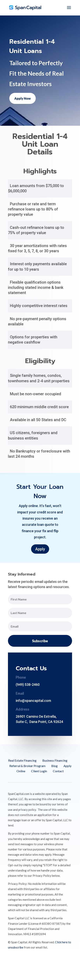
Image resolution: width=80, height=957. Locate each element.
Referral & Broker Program (27, 766)
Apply (40, 549)
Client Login (39, 771)
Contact (58, 771)
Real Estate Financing (22, 760)
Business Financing (54, 760)
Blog (54, 766)
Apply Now (22, 98)
